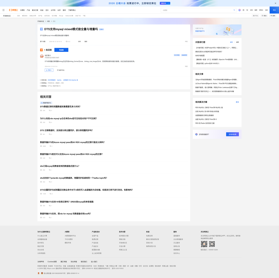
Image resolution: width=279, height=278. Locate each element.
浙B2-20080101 (88, 268)
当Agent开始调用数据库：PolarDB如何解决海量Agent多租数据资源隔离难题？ (222, 79)
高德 (124, 266)
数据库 (58, 83)
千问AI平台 (58, 266)
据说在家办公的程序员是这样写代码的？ (209, 51)
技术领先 (40, 243)
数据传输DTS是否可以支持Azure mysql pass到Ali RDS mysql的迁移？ (72, 154)
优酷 (136, 266)
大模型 (22, 10)
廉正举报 (64, 261)
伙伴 (59, 10)
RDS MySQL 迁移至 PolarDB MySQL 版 (209, 107)
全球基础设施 (42, 239)
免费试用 (95, 239)
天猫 (64, 266)
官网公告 (177, 246)
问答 (48, 21)
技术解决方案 (124, 236)
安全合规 (40, 250)
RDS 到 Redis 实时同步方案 (204, 123)
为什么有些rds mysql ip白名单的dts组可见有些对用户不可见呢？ (69, 118)
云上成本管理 (96, 253)
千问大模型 (69, 239)
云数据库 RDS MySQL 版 (70, 80)
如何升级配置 (200, 55)
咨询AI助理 (232, 134)
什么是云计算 (42, 236)
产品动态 (95, 243)
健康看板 (177, 250)
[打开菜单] (3, 10)
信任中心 (177, 253)
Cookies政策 (52, 261)
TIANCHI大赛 (69, 16)
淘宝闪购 (173, 266)
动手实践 (47, 16)
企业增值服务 (178, 239)
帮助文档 (122, 239)
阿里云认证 (123, 250)
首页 (18, 16)
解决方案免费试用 (152, 239)
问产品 (40, 16)
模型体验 (24, 16)
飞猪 (106, 266)
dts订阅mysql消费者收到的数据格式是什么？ (60, 166)
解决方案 (35, 10)
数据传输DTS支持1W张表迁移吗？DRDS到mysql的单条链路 (67, 201)
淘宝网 (50, 266)
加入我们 (94, 261)
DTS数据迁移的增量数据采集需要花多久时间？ (60, 106)
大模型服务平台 (70, 236)
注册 (266, 10)
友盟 (132, 266)
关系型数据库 (52, 80)
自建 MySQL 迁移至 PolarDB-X (206, 119)
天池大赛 (122, 246)
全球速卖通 (71, 266)
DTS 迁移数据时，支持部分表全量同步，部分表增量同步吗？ (67, 130)
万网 (120, 266)
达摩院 (151, 266)
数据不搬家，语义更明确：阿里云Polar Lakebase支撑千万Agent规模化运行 (221, 87)
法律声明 (40, 261)
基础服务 (177, 236)
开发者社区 (7, 16)
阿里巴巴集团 (42, 266)
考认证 (61, 16)
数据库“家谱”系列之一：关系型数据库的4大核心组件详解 (214, 91)
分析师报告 (41, 253)
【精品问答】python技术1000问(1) (207, 63)
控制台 (261, 10)
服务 (64, 10)
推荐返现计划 (151, 246)
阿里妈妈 (101, 266)
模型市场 (68, 243)
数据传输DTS (56, 86)
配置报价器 (96, 250)
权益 (41, 10)
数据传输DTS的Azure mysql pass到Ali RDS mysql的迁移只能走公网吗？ (72, 142)
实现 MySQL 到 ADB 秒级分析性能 (207, 111)
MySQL (59, 80)
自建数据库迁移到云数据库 (204, 115)
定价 (47, 10)
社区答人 (48, 55)
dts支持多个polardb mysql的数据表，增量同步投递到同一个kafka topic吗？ (74, 177)
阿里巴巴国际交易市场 (84, 266)
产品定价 (95, 246)
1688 (95, 266)
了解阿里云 (72, 10)
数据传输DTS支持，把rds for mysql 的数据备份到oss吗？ (66, 213)
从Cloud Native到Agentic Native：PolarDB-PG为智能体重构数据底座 (218, 83)
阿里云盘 (165, 266)
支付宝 (145, 266)
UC (128, 266)
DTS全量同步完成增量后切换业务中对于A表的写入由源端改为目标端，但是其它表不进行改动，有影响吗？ (87, 189)
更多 (237, 102)
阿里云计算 (113, 266)
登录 (274, 10)
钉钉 (140, 266)
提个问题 (42, 41)
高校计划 (149, 243)
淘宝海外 (158, 266)
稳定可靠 (40, 246)
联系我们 (84, 261)
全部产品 (95, 236)
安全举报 (74, 261)
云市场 (53, 10)
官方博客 (54, 16)
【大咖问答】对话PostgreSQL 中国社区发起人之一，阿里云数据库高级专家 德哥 (222, 47)
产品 (28, 10)
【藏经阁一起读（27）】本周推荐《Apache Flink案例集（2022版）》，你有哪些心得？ (224, 59)
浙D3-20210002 (117, 268)
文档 (251, 10)
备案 (256, 10)
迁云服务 (177, 243)
